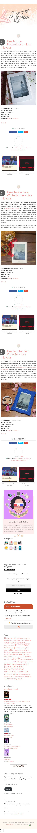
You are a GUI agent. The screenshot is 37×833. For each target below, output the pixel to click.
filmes (27, 654)
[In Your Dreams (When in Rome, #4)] (6, 718)
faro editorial (20, 654)
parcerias (9, 664)
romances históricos (21, 150)
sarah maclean (19, 674)
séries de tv (12, 677)
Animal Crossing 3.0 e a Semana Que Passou (9, 173)
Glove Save (7, 759)
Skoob (9, 118)
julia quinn (21, 657)
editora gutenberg (16, 650)
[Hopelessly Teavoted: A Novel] (6, 740)
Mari (22, 145)
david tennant (18, 642)
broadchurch (8, 640)
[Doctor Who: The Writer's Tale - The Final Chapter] (6, 694)
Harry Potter (8, 657)
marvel (11, 662)
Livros (16, 659)
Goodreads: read (11, 689)
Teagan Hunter (10, 761)
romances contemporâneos (14, 668)
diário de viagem (9, 645)
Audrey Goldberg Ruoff (12, 748)
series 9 (28, 674)
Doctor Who (21, 645)
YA (11, 678)
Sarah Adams (9, 726)
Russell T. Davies (10, 703)
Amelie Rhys (9, 737)
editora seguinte (16, 652)
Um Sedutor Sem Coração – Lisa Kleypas (15, 354)
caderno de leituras (19, 640)
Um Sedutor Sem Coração (11, 208)
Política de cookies (19, 814)
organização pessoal (26, 662)
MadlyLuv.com (10, 824)
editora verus (24, 652)
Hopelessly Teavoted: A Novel (12, 746)
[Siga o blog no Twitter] (18, 535)
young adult (17, 679)
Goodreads (15, 118)
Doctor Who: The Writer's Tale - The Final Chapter (17, 701)
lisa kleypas (26, 148)
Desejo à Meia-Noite (22, 367)
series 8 (25, 674)
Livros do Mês (25, 659)
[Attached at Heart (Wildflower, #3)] (6, 730)
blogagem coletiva (11, 638)
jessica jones (15, 657)
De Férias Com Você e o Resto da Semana (26, 173)
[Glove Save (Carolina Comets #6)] (6, 752)
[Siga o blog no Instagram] (22, 535)
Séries (6, 677)
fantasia (11, 654)
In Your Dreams (8, 724)
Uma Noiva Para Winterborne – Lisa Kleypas (16, 195)
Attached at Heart (9, 735)
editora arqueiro (19, 148)
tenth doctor (20, 677)
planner (18, 664)
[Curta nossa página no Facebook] (15, 535)
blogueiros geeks (24, 638)
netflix (16, 661)
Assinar (8, 789)
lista (12, 659)
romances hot (9, 674)
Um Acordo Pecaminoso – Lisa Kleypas (16, 44)
